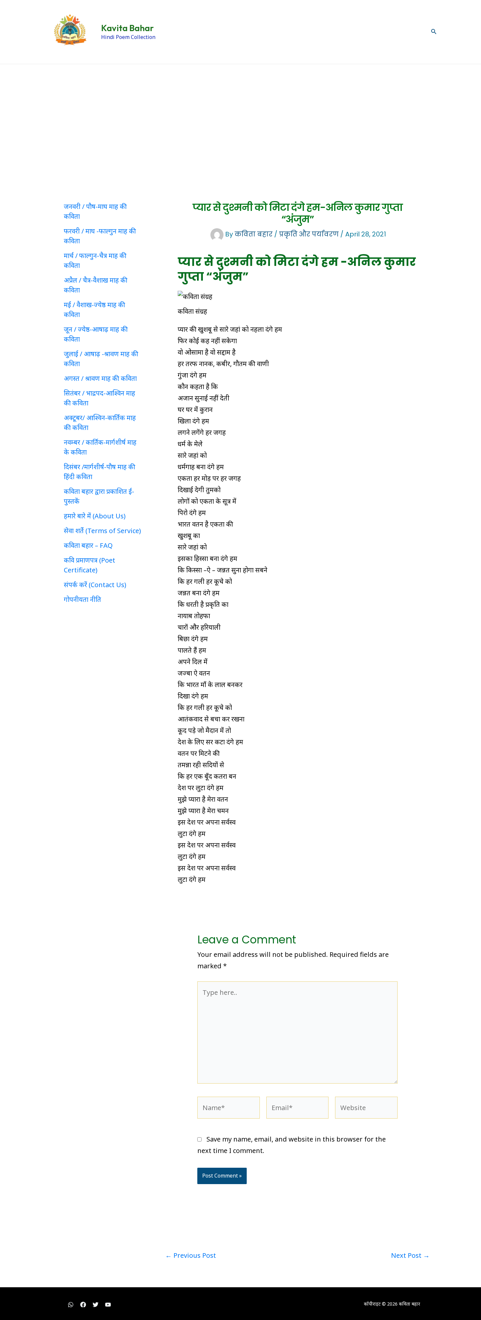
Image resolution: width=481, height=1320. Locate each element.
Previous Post (190, 1255)
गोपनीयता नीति (82, 599)
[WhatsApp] (71, 1305)
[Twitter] (95, 1305)
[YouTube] (108, 1305)
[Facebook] (83, 1305)
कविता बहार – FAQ (88, 545)
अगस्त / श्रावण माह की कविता (100, 378)
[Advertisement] (240, 113)
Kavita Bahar (127, 28)
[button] (434, 32)
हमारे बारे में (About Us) (95, 515)
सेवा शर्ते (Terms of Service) (102, 530)
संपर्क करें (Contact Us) (95, 584)
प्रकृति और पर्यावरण (309, 234)
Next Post (410, 1255)
